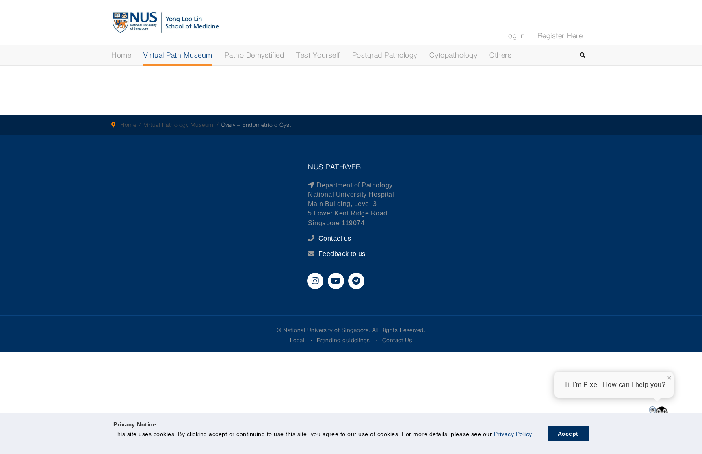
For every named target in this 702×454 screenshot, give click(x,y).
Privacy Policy (513, 434)
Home (121, 55)
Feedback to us (342, 253)
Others (500, 55)
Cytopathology (453, 55)
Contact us (333, 238)
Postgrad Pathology (384, 55)
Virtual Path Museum (177, 55)
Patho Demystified (254, 55)
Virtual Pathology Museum (179, 124)
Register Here (560, 35)
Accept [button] (568, 433)
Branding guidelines (343, 340)
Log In (514, 35)
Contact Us (397, 340)
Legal (297, 340)
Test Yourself (318, 55)
